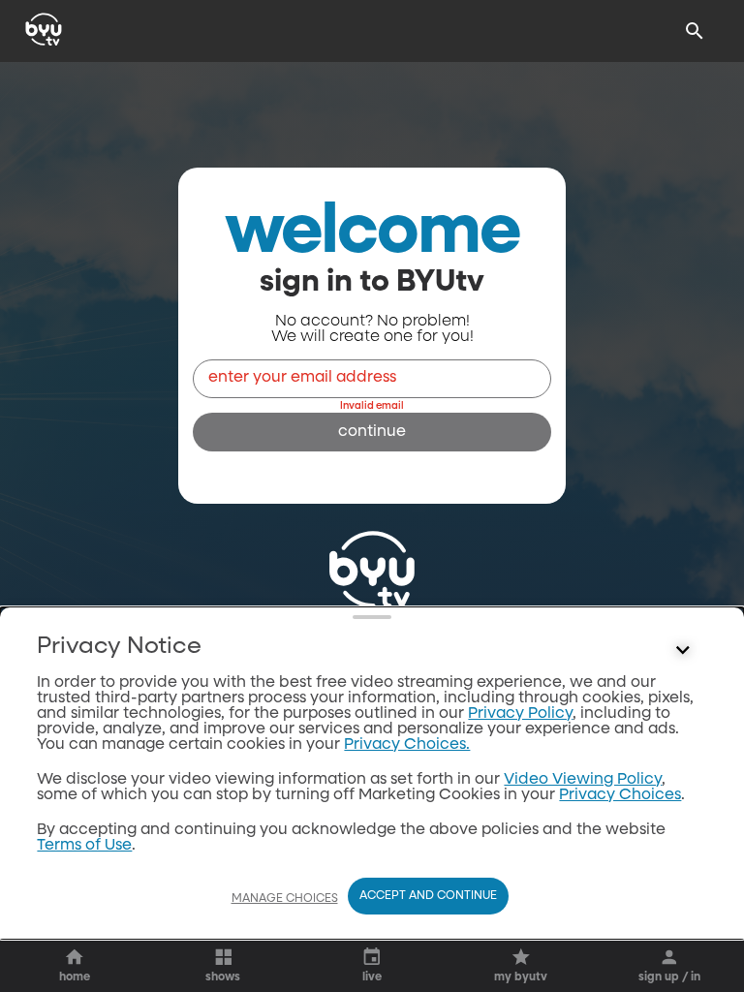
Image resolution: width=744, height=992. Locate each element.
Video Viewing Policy (583, 780)
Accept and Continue (428, 896)
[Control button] (683, 651)
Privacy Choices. (407, 745)
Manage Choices (285, 899)
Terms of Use (84, 845)
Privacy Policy (520, 714)
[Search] (694, 31)
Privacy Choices (620, 795)
